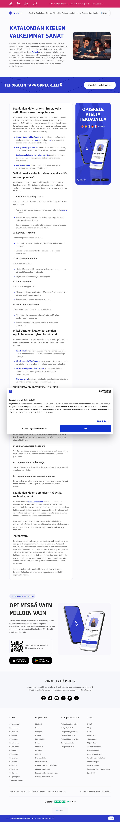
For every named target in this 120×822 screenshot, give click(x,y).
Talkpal (35, 52)
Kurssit (37, 728)
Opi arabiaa (13, 758)
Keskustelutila (40, 758)
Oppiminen (40, 13)
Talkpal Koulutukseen (71, 13)
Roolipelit (38, 732)
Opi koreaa (13, 773)
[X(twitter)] (76, 698)
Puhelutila (39, 747)
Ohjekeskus (91, 743)
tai (50, 140)
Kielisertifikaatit (41, 762)
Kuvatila (38, 743)
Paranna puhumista (42, 769)
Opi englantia (14, 724)
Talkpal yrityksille (67, 728)
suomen (38, 140)
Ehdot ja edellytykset (95, 754)
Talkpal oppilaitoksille (69, 724)
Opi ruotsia (13, 750)
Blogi (89, 728)
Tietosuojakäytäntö (94, 747)
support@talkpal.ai (83, 690)
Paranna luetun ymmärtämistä (46, 773)
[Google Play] (42, 660)
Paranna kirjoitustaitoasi (44, 777)
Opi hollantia (14, 747)
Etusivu (32, 13)
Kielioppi (38, 724)
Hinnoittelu (91, 735)
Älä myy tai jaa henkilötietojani (34, 429)
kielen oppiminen (35, 501)
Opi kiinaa (13, 762)
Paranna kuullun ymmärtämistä (46, 765)
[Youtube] (56, 698)
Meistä (89, 724)
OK (85, 429)
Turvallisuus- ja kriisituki (96, 758)
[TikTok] (50, 698)
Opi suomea (13, 754)
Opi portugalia (14, 777)
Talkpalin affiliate (67, 747)
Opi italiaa (13, 735)
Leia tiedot (91, 773)
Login (95, 13)
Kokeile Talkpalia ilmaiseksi (99, 85)
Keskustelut (39, 739)
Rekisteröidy (87, 13)
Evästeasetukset (93, 750)
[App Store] (19, 660)
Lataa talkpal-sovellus (24, 596)
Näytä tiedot (101, 421)
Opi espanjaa (14, 728)
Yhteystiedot (92, 739)
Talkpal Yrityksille (53, 13)
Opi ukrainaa (14, 743)
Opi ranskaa (13, 732)
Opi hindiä (13, 765)
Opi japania (13, 769)
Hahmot (38, 735)
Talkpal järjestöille (68, 735)
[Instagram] (43, 698)
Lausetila (38, 750)
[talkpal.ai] (15, 13)
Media (89, 732)
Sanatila (38, 754)
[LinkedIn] (70, 698)
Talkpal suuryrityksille (69, 732)
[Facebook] (63, 698)
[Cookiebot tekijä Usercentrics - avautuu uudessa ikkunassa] (100, 391)
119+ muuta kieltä (16, 780)
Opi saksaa (13, 739)
